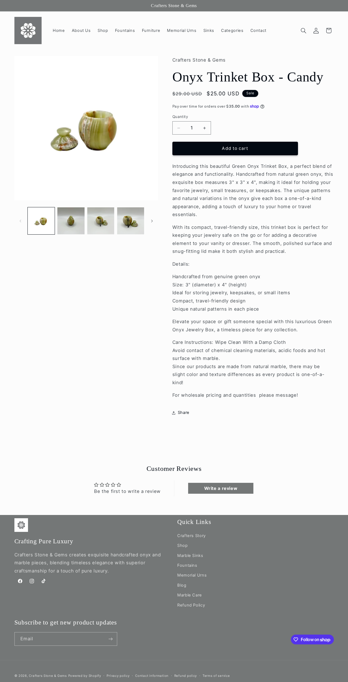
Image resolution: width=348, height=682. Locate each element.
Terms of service (216, 676)
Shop (182, 545)
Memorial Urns (192, 575)
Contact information (152, 676)
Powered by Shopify (84, 676)
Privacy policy (118, 676)
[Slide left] (20, 221)
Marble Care (189, 595)
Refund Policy (191, 605)
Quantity (180, 117)
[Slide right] (152, 221)
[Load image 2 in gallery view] (70, 220)
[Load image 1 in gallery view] (41, 220)
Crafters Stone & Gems (48, 676)
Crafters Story (191, 535)
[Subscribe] (110, 638)
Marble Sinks (190, 555)
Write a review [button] (221, 488)
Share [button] (183, 412)
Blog (182, 585)
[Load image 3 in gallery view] (100, 220)
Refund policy (185, 676)
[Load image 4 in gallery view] (130, 220)
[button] (303, 30)
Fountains (187, 565)
